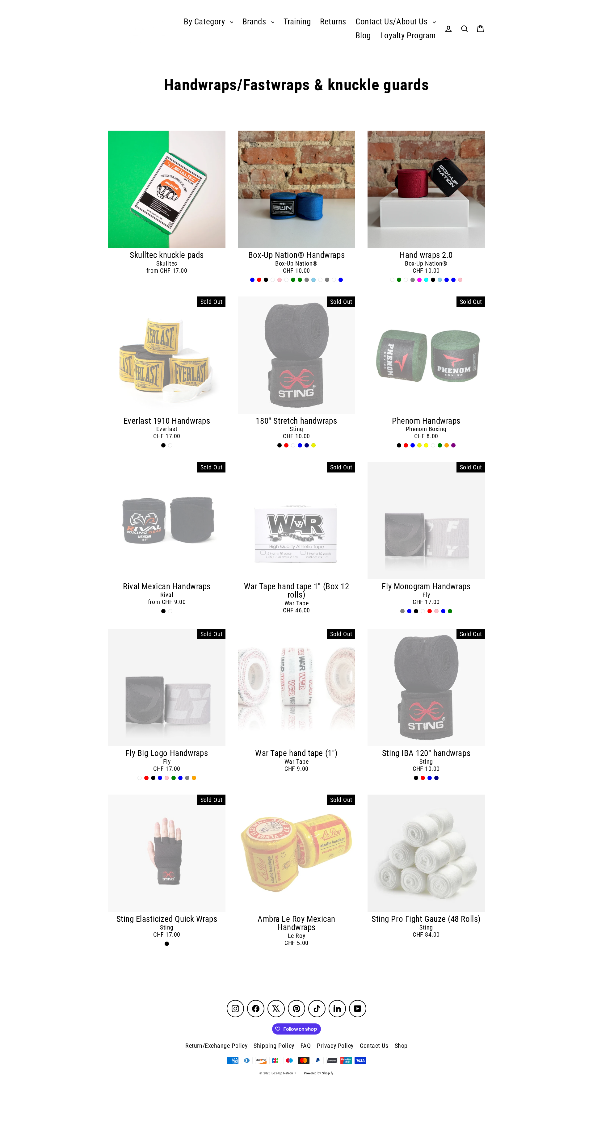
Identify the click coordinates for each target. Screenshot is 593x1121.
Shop (401, 1045)
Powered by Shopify (319, 1073)
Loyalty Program (408, 35)
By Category (205, 22)
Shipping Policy (274, 1045)
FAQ (306, 1045)
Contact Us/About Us (392, 22)
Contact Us (374, 1045)
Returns (333, 22)
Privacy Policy (335, 1045)
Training (297, 22)
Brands (255, 22)
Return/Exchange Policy (216, 1045)
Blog (363, 35)
